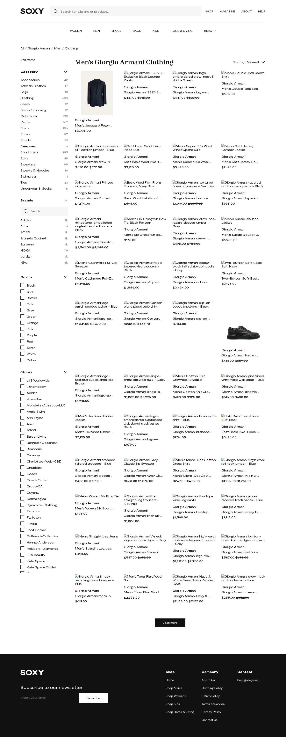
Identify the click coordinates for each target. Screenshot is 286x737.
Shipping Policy (212, 688)
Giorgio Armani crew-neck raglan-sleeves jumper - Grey (192, 238)
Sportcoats (29, 152)
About (246, 11)
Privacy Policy (211, 711)
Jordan (26, 256)
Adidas (25, 220)
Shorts (25, 140)
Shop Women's (176, 695)
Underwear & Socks (36, 188)
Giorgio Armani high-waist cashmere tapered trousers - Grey (192, 556)
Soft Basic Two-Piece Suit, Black (240, 432)
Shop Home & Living (180, 711)
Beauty (210, 30)
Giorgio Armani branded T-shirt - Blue (192, 432)
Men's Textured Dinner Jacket (94, 432)
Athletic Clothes (33, 86)
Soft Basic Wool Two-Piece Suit (143, 162)
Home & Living (182, 30)
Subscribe (93, 698)
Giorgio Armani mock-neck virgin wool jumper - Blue (94, 596)
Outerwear (28, 116)
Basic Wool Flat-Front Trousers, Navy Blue (143, 198)
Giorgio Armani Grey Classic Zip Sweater (143, 475)
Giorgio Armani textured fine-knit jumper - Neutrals (192, 198)
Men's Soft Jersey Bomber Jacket (240, 162)
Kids (156, 30)
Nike (23, 262)
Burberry (27, 244)
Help (262, 11)
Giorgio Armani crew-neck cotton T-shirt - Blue (240, 592)
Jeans (25, 104)
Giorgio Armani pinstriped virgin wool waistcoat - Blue (240, 391)
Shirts (25, 128)
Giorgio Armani (39, 48)
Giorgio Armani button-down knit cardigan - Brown (240, 552)
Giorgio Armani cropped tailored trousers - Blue (94, 475)
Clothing (27, 98)
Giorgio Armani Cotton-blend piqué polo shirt (143, 318)
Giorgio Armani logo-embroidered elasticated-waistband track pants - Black (143, 439)
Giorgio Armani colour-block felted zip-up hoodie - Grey (192, 282)
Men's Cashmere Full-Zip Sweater (94, 278)
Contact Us (210, 719)
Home (170, 680)
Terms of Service (213, 703)
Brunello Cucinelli (33, 238)
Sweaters (27, 164)
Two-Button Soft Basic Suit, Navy (240, 278)
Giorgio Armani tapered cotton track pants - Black (240, 198)
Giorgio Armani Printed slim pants (94, 198)
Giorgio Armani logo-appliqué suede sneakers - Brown (94, 395)
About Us (208, 680)
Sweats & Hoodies (35, 170)
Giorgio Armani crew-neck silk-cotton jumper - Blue (94, 162)
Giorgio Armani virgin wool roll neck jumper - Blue (240, 475)
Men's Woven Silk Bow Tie (94, 508)
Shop (209, 11)
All (22, 48)
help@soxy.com (248, 680)
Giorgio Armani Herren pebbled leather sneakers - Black (240, 355)
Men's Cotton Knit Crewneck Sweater (192, 391)
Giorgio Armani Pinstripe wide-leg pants (192, 512)
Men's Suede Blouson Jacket (240, 234)
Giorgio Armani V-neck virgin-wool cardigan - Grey (143, 552)
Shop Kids (173, 703)
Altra (24, 226)
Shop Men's (174, 688)
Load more (170, 622)
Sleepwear (28, 146)
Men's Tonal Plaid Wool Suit (143, 592)
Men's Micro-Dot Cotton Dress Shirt (192, 475)
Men (96, 30)
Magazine (227, 11)
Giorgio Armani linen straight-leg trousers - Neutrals (143, 515)
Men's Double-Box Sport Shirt (240, 88)
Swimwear (28, 176)
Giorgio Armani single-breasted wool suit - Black (143, 391)
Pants (25, 122)
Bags (137, 30)
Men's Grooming (33, 110)
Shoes (116, 30)
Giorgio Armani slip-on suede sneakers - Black (192, 318)
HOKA (25, 250)
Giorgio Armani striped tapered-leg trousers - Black (143, 282)
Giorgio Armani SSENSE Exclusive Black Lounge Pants (143, 92)
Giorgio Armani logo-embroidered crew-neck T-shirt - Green (192, 92)
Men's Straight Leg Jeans (94, 548)
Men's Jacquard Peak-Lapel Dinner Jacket (94, 125)
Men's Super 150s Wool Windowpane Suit (192, 162)
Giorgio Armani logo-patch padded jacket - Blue (94, 318)
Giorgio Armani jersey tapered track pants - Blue (240, 512)
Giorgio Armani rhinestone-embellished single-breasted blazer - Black (94, 242)
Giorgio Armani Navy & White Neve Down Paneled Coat (192, 596)
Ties (23, 182)
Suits (24, 158)
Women (76, 30)
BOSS (25, 232)
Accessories (30, 80)
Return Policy (211, 695)
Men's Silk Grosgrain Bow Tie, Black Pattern (143, 234)
